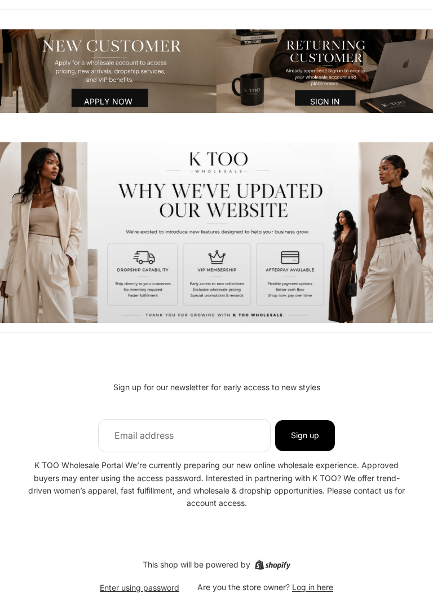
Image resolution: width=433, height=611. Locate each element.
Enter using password (139, 587)
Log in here (312, 587)
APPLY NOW (108, 101)
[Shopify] (272, 565)
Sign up (305, 435)
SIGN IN (325, 101)
